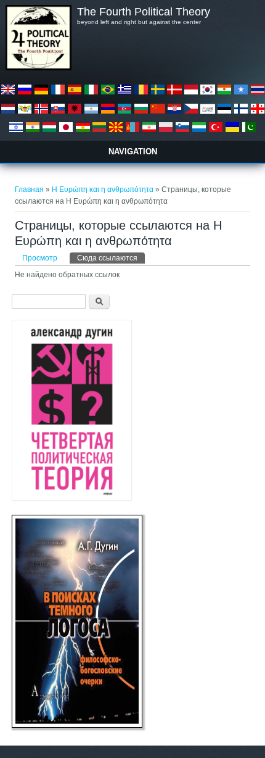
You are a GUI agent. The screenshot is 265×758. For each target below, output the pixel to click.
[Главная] (38, 68)
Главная (29, 189)
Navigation (132, 151)
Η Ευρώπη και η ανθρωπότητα (102, 189)
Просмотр (39, 258)
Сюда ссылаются (111, 258)
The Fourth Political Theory (143, 11)
